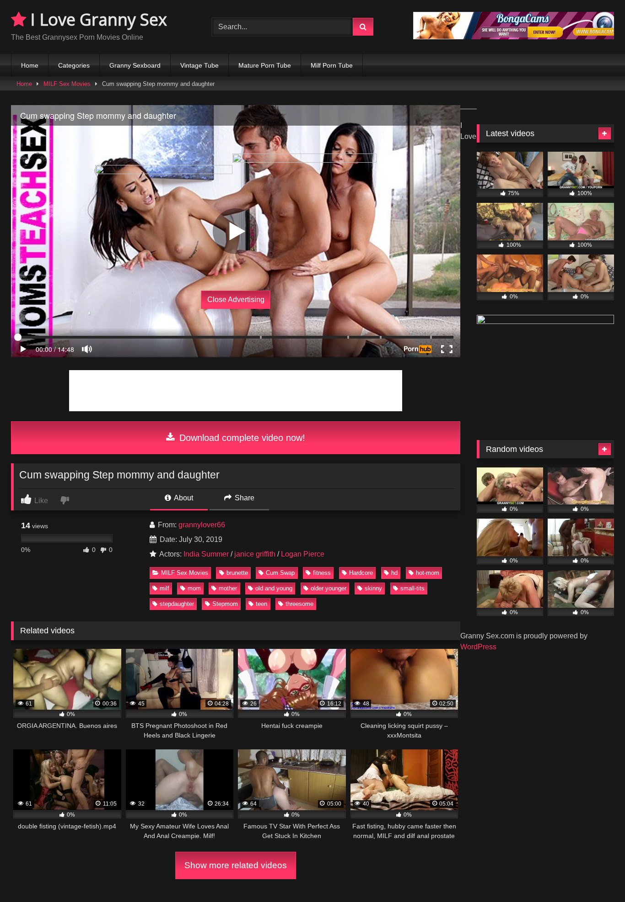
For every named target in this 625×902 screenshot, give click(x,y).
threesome (299, 603)
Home (29, 65)
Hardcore (361, 572)
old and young (273, 588)
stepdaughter (177, 603)
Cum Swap (280, 572)
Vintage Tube (199, 65)
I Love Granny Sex (96, 19)
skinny (373, 588)
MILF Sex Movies (67, 83)
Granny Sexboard (135, 65)
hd (394, 572)
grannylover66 (201, 525)
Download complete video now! (241, 438)
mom (194, 588)
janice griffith (254, 554)
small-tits (412, 588)
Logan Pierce (302, 554)
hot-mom (427, 572)
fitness (322, 572)
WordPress (478, 647)
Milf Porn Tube (332, 65)
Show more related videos (235, 865)
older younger (328, 588)
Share (243, 498)
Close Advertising (235, 299)
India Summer (206, 554)
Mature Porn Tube (264, 65)
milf (164, 588)
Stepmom (225, 603)
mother (228, 588)
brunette (237, 572)
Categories (74, 65)
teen (261, 603)
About (182, 498)
